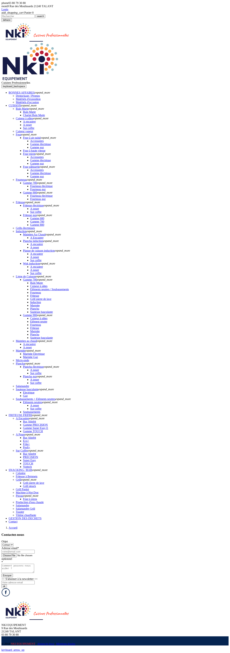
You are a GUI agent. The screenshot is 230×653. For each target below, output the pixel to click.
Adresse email (10, 548)
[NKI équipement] (30, 79)
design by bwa (46, 643)
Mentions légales (65, 643)
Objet (4, 541)
